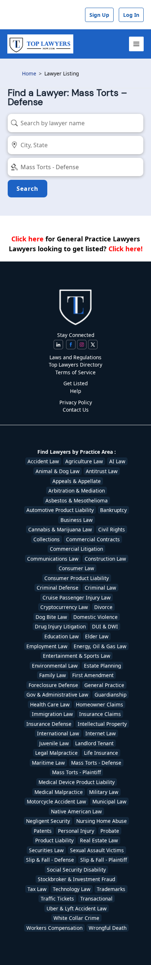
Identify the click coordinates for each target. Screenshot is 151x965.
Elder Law (96, 636)
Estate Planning (102, 665)
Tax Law (37, 889)
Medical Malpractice (58, 791)
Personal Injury (76, 830)
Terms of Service (75, 372)
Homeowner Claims (99, 704)
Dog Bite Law (51, 616)
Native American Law (76, 811)
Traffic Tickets (57, 898)
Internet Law (100, 733)
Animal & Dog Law (58, 471)
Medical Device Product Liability (76, 782)
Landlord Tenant (94, 743)
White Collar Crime (76, 917)
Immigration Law (52, 713)
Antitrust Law (102, 471)
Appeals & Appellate (76, 481)
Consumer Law (76, 568)
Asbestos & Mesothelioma (76, 500)
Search (27, 189)
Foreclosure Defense (53, 685)
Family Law (52, 675)
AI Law (117, 461)
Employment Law (46, 646)
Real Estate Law (99, 840)
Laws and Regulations (75, 357)
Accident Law (43, 461)
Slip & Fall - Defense (50, 859)
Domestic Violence (95, 616)
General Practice (104, 685)
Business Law (76, 519)
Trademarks (111, 889)
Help (75, 390)
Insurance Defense (48, 723)
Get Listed (75, 383)
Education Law (61, 636)
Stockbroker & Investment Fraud (76, 879)
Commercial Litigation (76, 548)
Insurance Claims (100, 713)
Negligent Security (48, 820)
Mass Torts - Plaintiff (76, 772)
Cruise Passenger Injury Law (77, 597)
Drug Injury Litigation (60, 626)
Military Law (103, 791)
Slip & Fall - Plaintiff (103, 859)
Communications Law (52, 558)
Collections (46, 539)
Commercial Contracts (93, 539)
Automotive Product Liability (60, 509)
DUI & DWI (105, 626)
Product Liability (54, 840)
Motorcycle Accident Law (56, 801)
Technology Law (72, 889)
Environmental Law (55, 665)
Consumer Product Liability (76, 578)
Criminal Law (100, 587)
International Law (58, 733)
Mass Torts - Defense (96, 762)
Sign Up (99, 14)
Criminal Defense (57, 587)
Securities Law (46, 850)
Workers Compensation (54, 927)
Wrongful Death (107, 927)
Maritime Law (48, 762)
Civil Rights (111, 529)
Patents (43, 830)
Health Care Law (50, 704)
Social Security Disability (76, 869)
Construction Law (105, 558)
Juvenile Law (54, 743)
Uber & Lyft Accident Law (77, 908)
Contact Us (76, 409)
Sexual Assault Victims (97, 850)
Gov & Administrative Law (57, 694)
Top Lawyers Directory (75, 364)
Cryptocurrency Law (64, 607)
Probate (109, 830)
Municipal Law (109, 801)
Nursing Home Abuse (101, 820)
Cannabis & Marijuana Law (60, 529)
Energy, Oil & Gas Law (100, 646)
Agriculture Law (84, 461)
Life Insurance (101, 752)
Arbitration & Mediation (76, 490)
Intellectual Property (102, 723)
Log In (131, 14)
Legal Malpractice (56, 752)
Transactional (96, 898)
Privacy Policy (75, 402)
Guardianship (110, 694)
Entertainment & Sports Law (76, 655)
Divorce (103, 607)
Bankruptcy (113, 509)
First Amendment (93, 675)
